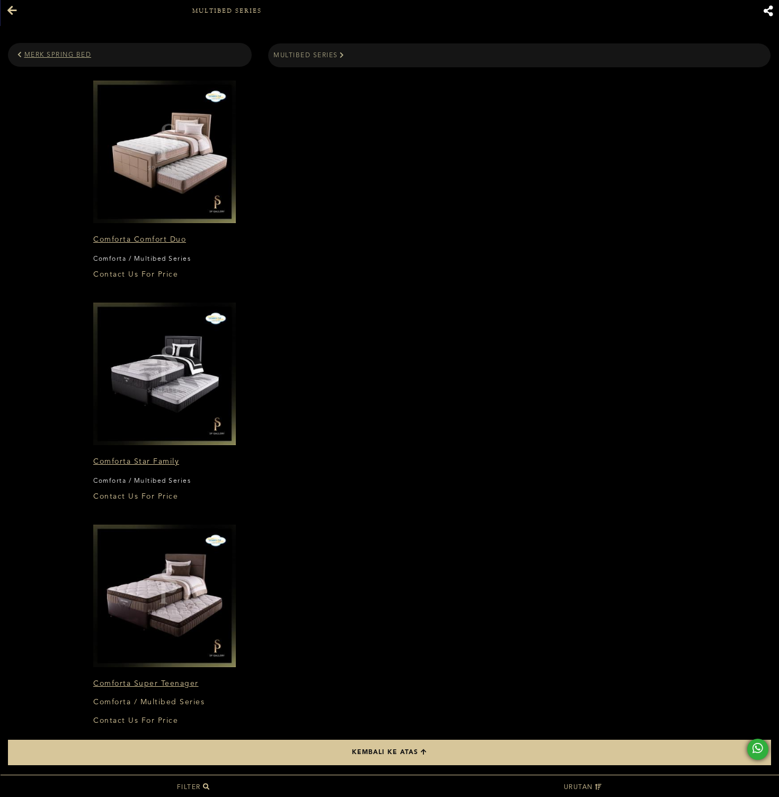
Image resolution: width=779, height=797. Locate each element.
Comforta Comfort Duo (139, 239)
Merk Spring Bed (58, 55)
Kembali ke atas (386, 752)
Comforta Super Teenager (146, 683)
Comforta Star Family (136, 461)
